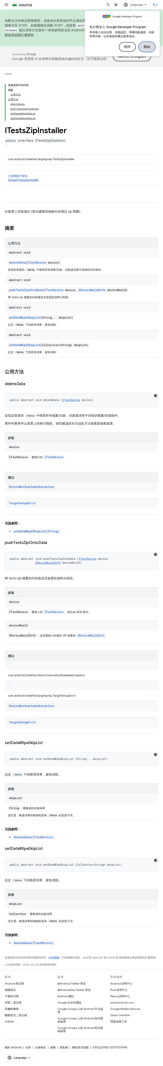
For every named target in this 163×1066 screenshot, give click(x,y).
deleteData (17, 262)
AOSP (8, 74)
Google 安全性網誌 (69, 1002)
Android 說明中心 (121, 983)
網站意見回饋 (80, 1047)
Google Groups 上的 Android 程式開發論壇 (80, 1020)
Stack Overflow (120, 1015)
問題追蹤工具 (118, 1021)
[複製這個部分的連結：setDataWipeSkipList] (46, 743)
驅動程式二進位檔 (16, 1015)
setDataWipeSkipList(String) (36, 531)
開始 (147, 47)
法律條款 (40, 1047)
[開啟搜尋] (108, 4)
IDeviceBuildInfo (92, 290)
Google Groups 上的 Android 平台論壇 (80, 1010)
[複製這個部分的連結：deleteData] (29, 384)
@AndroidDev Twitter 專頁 (74, 990)
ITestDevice (36, 262)
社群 (28, 1047)
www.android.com (122, 1002)
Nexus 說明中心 (120, 996)
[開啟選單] (6, 4)
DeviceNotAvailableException (31, 487)
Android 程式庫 (14, 983)
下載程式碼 (12, 996)
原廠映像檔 (12, 1009)
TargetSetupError (22, 503)
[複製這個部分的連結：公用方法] (28, 372)
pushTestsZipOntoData (26, 290)
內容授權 (54, 957)
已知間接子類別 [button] (23, 178)
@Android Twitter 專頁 (71, 983)
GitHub (9, 1021)
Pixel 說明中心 (119, 990)
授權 (53, 1047)
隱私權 (64, 1047)
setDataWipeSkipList (24, 317)
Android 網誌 (65, 996)
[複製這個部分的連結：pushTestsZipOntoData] (51, 543)
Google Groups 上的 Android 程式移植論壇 (80, 1029)
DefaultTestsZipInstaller (23, 180)
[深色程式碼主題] (155, 395)
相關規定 (10, 990)
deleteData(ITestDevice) (33, 837)
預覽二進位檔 (13, 1002)
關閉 (127, 47)
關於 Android (13, 1047)
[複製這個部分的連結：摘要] (18, 228)
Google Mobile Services (125, 1009)
